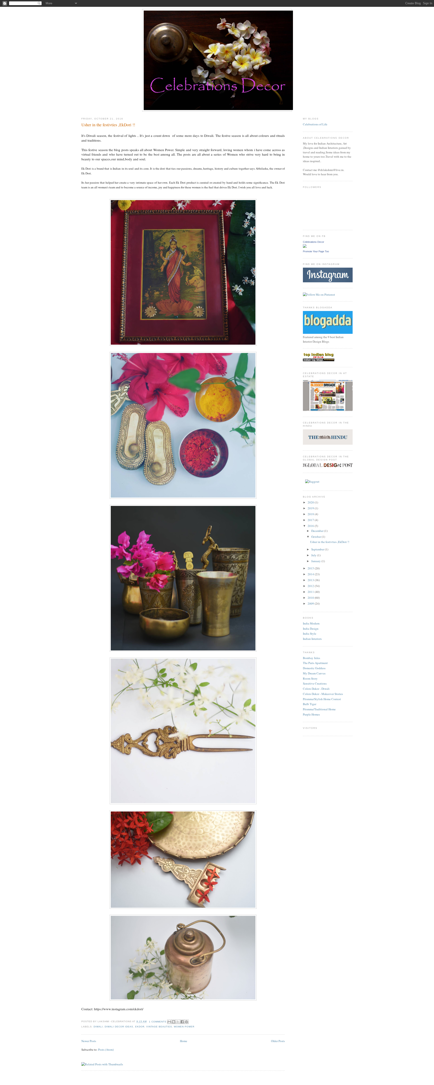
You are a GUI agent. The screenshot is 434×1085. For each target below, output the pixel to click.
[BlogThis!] (173, 1022)
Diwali (98, 1026)
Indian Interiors (312, 639)
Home (183, 1041)
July (314, 555)
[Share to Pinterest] (186, 1022)
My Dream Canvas (314, 673)
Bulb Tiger (309, 704)
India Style (309, 633)
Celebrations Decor (313, 242)
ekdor (139, 1026)
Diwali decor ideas (119, 1026)
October (316, 537)
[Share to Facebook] (182, 1022)
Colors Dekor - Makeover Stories (323, 694)
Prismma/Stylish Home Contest (322, 699)
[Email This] (169, 1022)
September (318, 549)
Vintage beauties (159, 1026)
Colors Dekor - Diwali (316, 689)
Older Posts (278, 1041)
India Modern (311, 623)
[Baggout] (312, 481)
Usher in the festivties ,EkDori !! (108, 124)
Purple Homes (311, 714)
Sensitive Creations (315, 683)
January (316, 561)
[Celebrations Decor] (305, 247)
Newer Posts (88, 1041)
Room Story (310, 678)
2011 (311, 592)
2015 (311, 568)
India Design (310, 629)
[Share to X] (178, 1022)
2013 (311, 580)
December (317, 531)
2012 (311, 586)
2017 (311, 520)
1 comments (157, 1021)
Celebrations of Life (315, 124)
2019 (311, 508)
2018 (311, 514)
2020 (311, 502)
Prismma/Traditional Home (319, 709)
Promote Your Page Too (316, 251)
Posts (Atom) (106, 1050)
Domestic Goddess (314, 668)
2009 (311, 603)
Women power (184, 1026)
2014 (311, 574)
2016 (311, 526)
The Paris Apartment (315, 663)
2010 (311, 598)
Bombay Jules (311, 658)
